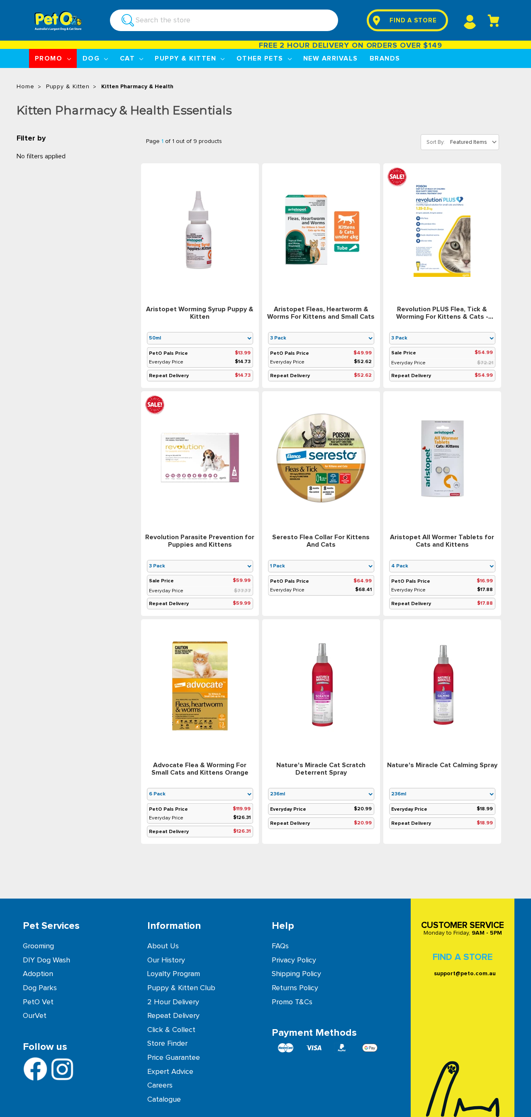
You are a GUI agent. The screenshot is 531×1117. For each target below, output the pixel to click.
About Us (163, 946)
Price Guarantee (173, 1057)
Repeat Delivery (173, 1016)
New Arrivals (330, 58)
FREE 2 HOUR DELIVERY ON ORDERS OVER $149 (343, 45)
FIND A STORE (413, 20)
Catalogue (164, 1099)
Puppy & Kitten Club (181, 988)
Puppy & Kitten (186, 58)
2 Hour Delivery (173, 1002)
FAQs (280, 946)
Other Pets (260, 58)
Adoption (38, 974)
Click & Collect (171, 1030)
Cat (128, 58)
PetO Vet (38, 1002)
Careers (160, 1085)
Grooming (38, 946)
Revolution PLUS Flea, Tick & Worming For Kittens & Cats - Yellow (442, 316)
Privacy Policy (294, 960)
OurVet (34, 1016)
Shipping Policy (296, 974)
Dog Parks (40, 988)
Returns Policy (295, 988)
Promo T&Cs (292, 1002)
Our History (166, 960)
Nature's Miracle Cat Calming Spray (442, 765)
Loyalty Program (173, 974)
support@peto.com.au (465, 973)
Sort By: (435, 142)
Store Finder (167, 1043)
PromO (50, 58)
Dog (92, 58)
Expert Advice (170, 1072)
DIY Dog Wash (46, 960)
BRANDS (385, 58)
